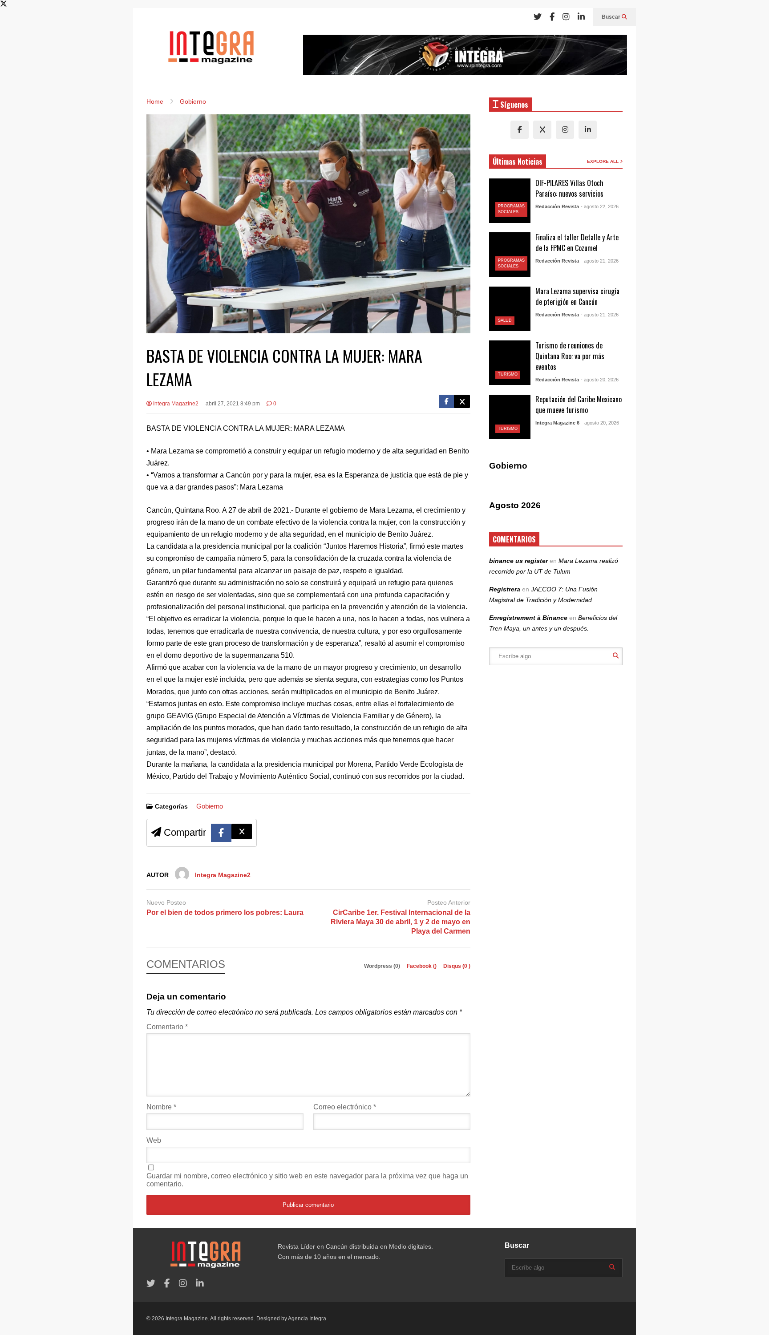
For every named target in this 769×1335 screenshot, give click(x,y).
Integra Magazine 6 (557, 422)
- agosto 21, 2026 (600, 260)
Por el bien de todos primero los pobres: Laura (225, 912)
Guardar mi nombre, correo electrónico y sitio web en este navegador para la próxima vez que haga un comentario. (307, 1180)
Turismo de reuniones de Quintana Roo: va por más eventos (569, 356)
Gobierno (209, 806)
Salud (505, 320)
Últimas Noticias (517, 161)
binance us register (518, 560)
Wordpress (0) (382, 966)
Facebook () (422, 966)
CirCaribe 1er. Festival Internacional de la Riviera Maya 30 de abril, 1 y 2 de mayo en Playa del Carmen (400, 922)
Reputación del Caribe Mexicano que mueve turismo (578, 404)
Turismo (508, 374)
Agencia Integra (307, 1318)
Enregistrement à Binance (528, 617)
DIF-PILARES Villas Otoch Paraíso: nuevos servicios (569, 188)
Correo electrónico (344, 1107)
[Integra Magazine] (211, 51)
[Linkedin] (581, 17)
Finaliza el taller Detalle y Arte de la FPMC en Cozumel (577, 242)
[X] (542, 130)
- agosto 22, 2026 (600, 206)
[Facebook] (552, 17)
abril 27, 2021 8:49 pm (233, 403)
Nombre (161, 1107)
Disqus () (456, 966)
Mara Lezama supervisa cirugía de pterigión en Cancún (577, 296)
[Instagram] (566, 17)
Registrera (504, 589)
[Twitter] (538, 17)
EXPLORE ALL (603, 161)
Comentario (167, 1027)
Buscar (612, 17)
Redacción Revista (557, 206)
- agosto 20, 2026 (600, 379)
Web (153, 1140)
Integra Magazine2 (175, 403)
